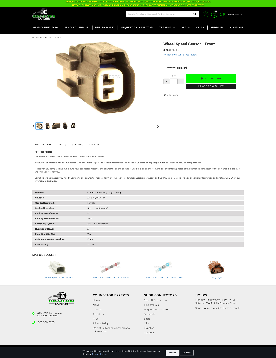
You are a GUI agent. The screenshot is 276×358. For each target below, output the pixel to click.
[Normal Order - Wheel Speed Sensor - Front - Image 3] (56, 126)
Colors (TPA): (42, 244)
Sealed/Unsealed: (44, 208)
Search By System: (45, 223)
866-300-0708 (46, 322)
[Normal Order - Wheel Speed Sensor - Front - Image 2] (47, 126)
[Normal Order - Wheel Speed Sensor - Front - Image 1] (39, 126)
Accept (172, 352)
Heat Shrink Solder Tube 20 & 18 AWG (111, 277)
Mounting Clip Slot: (45, 234)
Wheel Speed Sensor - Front (59, 277)
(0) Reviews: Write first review (180, 54)
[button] (162, 14)
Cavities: (39, 197)
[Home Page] (61, 301)
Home (35, 37)
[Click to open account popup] (205, 14)
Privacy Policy (99, 354)
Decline (187, 352)
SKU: (165, 50)
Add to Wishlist (213, 86)
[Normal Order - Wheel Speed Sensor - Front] (95, 78)
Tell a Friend (172, 95)
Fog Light (217, 277)
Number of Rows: (44, 229)
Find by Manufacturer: (47, 213)
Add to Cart (213, 78)
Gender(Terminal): (44, 203)
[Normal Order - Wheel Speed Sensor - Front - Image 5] (73, 126)
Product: (39, 192)
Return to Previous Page (50, 37)
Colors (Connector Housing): (50, 239)
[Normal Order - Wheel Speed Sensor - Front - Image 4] (65, 126)
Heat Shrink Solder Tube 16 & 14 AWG (164, 277)
